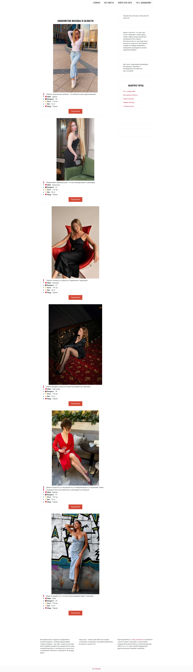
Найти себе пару (125, 2)
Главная (96, 2)
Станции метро (128, 106)
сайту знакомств (137, 639)
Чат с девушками (143, 2)
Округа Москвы (128, 99)
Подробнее (75, 111)
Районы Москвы (128, 102)
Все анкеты (109, 2)
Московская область (130, 95)
